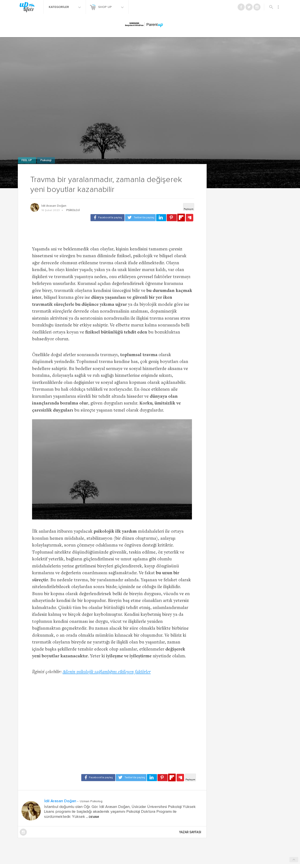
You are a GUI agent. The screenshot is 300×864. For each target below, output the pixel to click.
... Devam (92, 816)
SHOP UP (105, 7)
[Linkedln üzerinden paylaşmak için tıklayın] (161, 217)
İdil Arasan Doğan (53, 205)
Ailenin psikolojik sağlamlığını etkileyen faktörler (107, 672)
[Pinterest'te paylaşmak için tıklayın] (172, 217)
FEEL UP (27, 160)
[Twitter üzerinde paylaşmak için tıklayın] (140, 217)
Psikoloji (45, 160)
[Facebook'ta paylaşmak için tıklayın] (107, 217)
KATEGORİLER (59, 7)
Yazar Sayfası (190, 832)
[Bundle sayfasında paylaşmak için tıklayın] (189, 218)
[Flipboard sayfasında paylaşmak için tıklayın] (181, 217)
